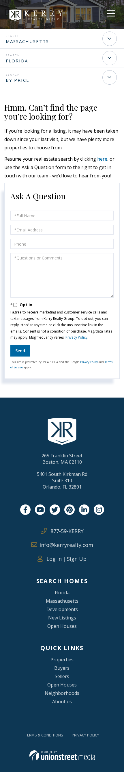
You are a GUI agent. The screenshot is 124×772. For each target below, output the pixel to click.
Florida (17, 61)
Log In (53, 558)
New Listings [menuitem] (62, 618)
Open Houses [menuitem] (62, 626)
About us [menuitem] (62, 701)
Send (20, 350)
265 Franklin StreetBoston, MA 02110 (62, 458)
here (102, 159)
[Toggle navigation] (111, 12)
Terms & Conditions (44, 735)
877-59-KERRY (66, 531)
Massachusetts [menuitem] (62, 601)
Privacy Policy (76, 337)
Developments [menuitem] (62, 609)
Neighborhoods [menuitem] (62, 693)
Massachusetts (27, 41)
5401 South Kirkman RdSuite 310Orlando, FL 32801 (62, 480)
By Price (17, 80)
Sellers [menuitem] (62, 676)
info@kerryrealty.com (66, 544)
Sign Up (77, 558)
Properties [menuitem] (62, 659)
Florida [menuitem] (62, 592)
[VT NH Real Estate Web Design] (62, 755)
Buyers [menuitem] (61, 668)
